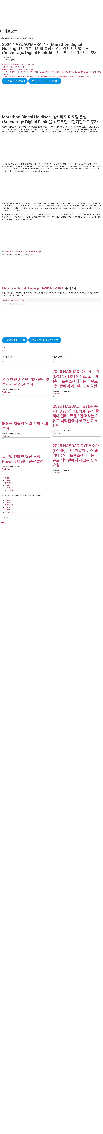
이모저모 (8, 480)
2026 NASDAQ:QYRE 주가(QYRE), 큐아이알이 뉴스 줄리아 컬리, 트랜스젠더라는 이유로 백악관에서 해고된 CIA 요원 (76, 455)
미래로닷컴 (9, 31)
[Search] (2, 522)
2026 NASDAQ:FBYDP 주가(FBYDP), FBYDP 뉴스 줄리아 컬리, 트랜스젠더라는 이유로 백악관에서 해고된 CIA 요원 (76, 416)
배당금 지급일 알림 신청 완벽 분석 (13, 67)
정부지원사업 (9, 483)
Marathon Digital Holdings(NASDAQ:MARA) (33, 288)
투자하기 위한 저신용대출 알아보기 (44, 81)
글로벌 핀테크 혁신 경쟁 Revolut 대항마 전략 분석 (18, 69)
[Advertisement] (51, 14)
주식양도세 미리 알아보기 (15, 81)
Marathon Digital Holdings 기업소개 (14, 300)
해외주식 (8, 478)
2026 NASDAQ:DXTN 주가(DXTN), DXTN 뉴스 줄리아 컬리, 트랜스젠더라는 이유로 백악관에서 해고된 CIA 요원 (76, 379)
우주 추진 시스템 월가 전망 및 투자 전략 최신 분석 (18, 65)
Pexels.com (29, 255)
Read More (6, 392)
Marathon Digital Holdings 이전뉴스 (14, 304)
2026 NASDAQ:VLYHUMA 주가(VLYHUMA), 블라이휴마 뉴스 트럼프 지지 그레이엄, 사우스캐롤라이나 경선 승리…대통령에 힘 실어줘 (45, 77)
